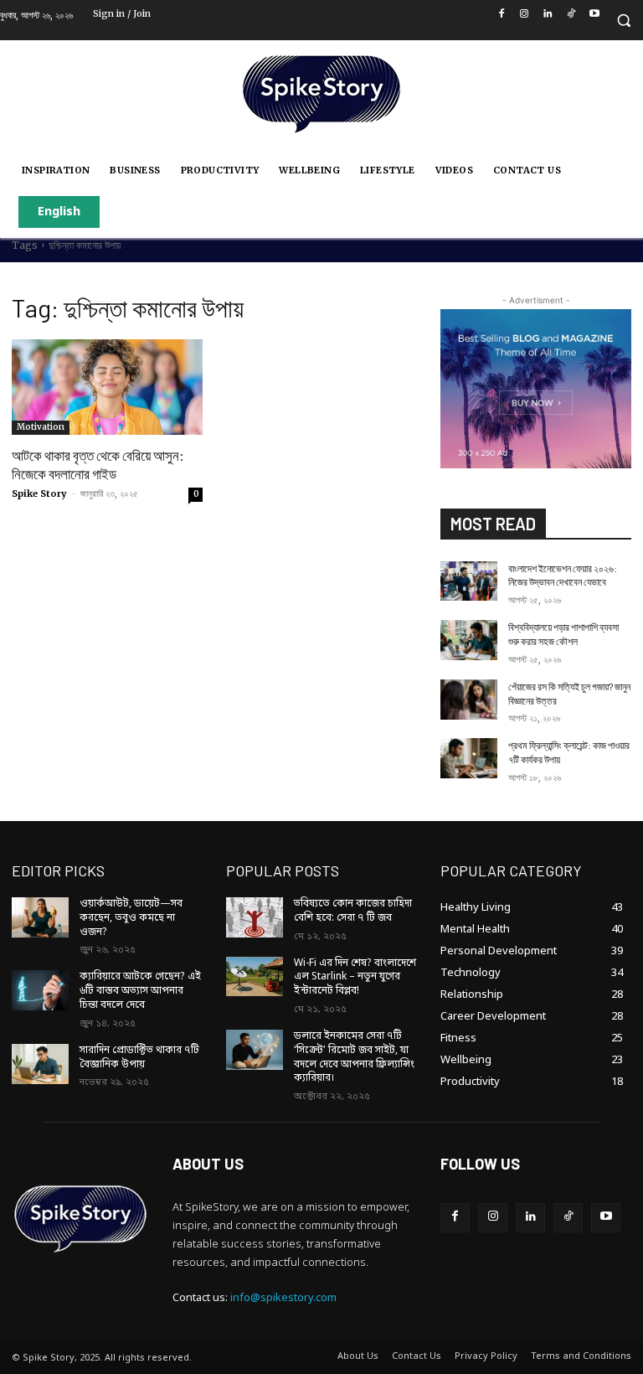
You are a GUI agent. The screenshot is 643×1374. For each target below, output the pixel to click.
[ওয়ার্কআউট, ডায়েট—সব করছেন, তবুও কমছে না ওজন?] (40, 917)
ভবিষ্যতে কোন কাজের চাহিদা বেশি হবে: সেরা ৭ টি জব (353, 911)
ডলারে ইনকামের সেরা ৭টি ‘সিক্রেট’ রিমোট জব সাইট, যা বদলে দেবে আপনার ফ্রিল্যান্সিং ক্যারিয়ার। (354, 1057)
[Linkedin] (548, 15)
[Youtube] (594, 15)
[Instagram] (524, 15)
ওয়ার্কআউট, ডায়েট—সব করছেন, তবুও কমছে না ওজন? (131, 918)
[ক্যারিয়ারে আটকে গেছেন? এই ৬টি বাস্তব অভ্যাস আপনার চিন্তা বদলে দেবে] (40, 990)
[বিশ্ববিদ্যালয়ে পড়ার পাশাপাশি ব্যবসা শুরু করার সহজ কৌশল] (468, 640)
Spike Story (39, 493)
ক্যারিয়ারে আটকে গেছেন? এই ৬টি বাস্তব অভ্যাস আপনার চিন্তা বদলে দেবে (140, 991)
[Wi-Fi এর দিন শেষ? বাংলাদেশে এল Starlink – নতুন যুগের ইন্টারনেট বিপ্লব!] (254, 977)
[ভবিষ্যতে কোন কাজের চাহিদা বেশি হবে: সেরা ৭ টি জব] (254, 917)
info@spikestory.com (283, 1298)
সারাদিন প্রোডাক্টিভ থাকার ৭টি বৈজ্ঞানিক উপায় (139, 1058)
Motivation (40, 426)
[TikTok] (571, 15)
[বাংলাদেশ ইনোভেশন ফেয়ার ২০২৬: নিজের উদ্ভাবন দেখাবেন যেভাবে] (468, 581)
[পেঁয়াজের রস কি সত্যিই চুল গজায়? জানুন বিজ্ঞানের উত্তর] (468, 699)
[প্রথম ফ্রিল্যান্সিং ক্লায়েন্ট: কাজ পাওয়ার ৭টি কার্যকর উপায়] (468, 758)
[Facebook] (501, 15)
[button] (623, 20)
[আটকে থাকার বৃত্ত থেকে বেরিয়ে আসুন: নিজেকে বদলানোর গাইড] (107, 387)
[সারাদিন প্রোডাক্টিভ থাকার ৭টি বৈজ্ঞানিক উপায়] (40, 1064)
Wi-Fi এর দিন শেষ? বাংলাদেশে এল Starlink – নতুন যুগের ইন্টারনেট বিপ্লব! (355, 978)
